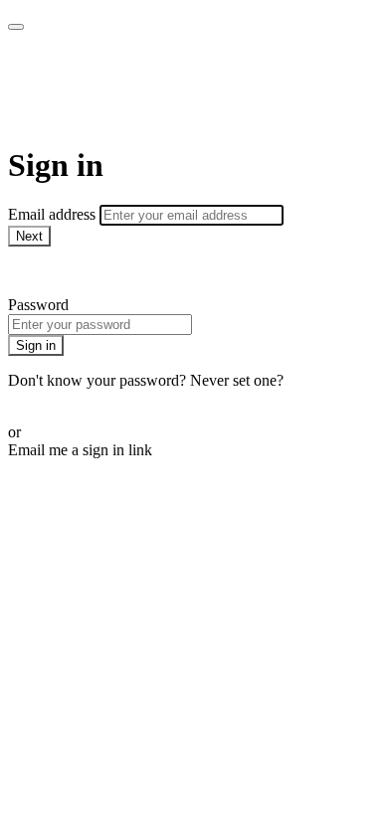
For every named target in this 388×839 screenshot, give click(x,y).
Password (38, 304)
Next (29, 236)
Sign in (36, 345)
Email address (53, 214)
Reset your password (73, 398)
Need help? (44, 270)
